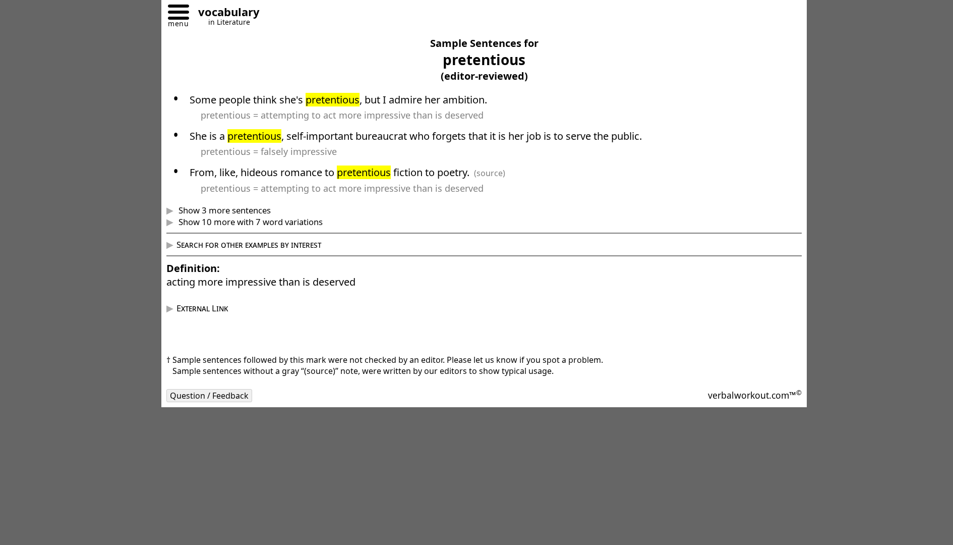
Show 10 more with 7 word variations (249, 222)
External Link (202, 308)
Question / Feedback (209, 395)
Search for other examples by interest (248, 244)
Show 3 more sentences (223, 210)
